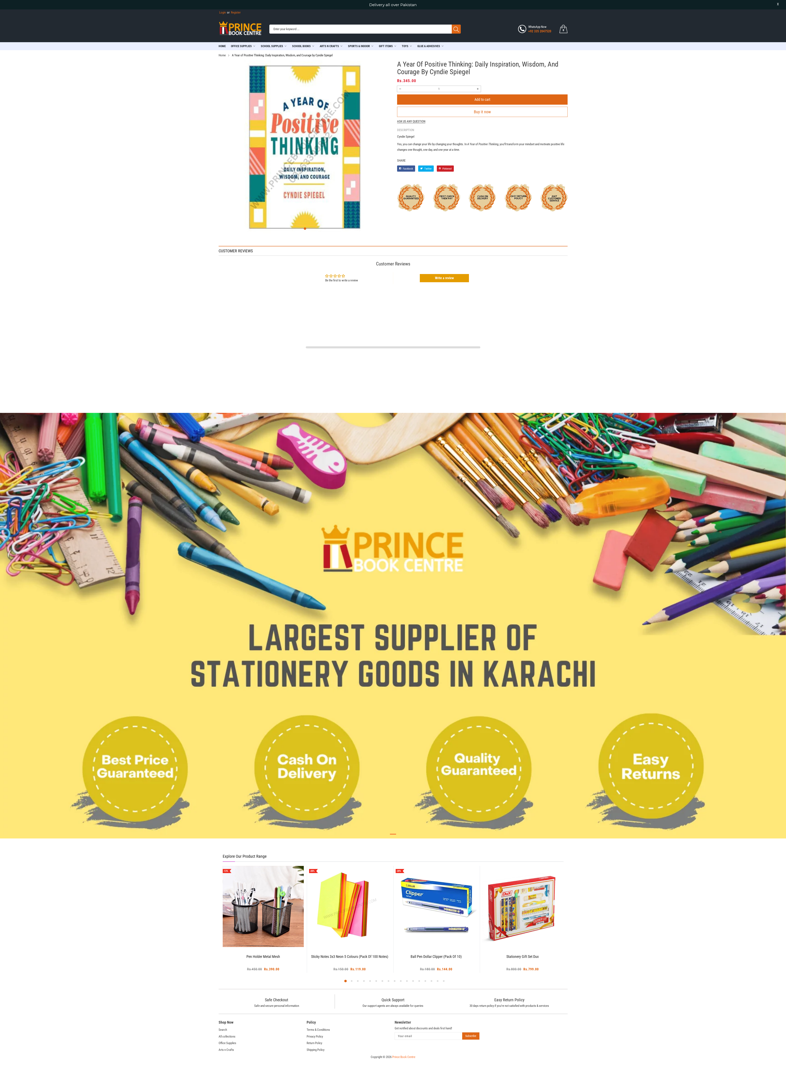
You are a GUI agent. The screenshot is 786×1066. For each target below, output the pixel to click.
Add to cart (482, 99)
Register (234, 12)
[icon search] (456, 29)
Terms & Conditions (318, 1030)
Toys (405, 46)
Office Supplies (241, 46)
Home (222, 46)
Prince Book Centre (403, 1057)
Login (222, 12)
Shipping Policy (315, 1050)
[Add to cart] (258, 939)
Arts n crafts (329, 46)
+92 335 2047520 (539, 31)
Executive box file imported (523, 957)
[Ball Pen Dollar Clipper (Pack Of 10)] (349, 906)
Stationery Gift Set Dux (436, 957)
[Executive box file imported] (522, 906)
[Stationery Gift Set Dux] (436, 906)
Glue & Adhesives (428, 46)
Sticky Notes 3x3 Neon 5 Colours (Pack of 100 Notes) (263, 957)
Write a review (444, 278)
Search (223, 1030)
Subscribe (470, 1036)
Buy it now (482, 111)
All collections (227, 1036)
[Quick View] (268, 936)
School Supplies (272, 46)
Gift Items (386, 46)
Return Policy (314, 1043)
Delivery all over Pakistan (393, 4)
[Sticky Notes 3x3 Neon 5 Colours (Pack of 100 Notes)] (263, 906)
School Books (301, 46)
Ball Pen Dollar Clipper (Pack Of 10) (349, 957)
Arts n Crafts (226, 1050)
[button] (305, 229)
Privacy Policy (315, 1036)
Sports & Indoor (359, 46)
